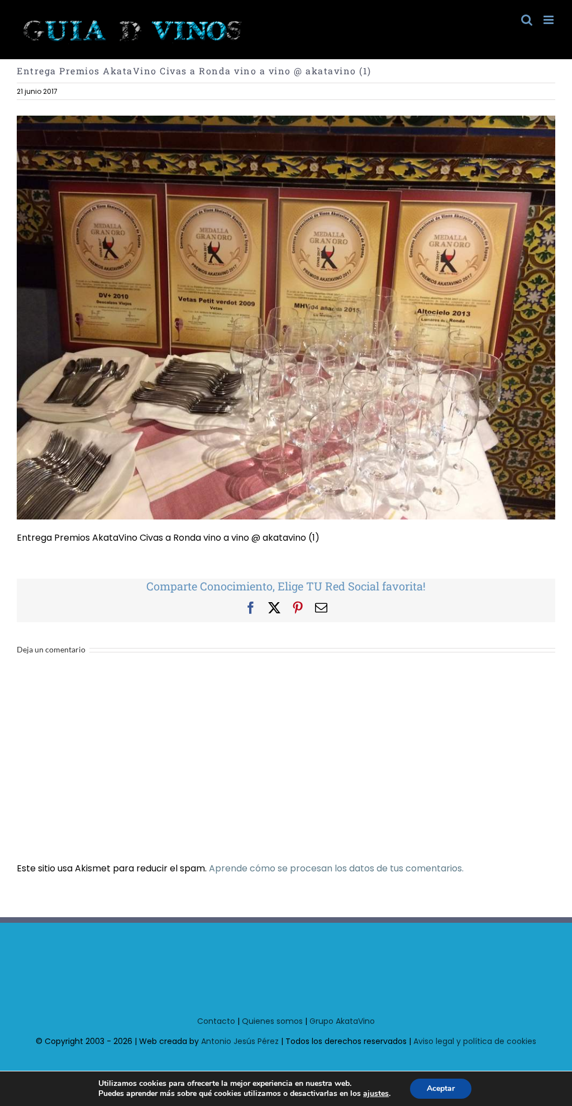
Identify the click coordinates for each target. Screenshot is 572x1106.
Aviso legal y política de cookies (474, 1041)
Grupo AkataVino (342, 1021)
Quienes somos (272, 1021)
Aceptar (441, 1088)
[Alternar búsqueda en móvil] (526, 20)
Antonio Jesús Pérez (240, 1041)
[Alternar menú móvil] (549, 20)
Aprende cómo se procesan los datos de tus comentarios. (336, 868)
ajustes (376, 1094)
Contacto (216, 1021)
